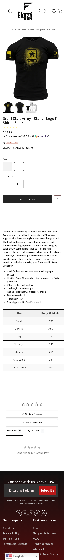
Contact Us (39, 528)
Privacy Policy (11, 533)
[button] (32, 136)
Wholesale (39, 549)
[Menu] (4, 11)
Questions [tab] (33, 430)
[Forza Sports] (25, 11)
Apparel (22, 29)
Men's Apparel (38, 29)
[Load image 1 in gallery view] (32, 68)
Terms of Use (11, 538)
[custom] (19, 513)
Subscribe (47, 490)
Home (12, 29)
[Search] (12, 11)
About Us (8, 528)
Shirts (52, 29)
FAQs (36, 538)
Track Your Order (43, 544)
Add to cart (27, 199)
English (18, 556)
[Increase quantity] (27, 184)
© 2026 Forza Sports (45, 554)
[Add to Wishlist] (57, 199)
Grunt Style (12, 142)
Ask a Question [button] (33, 422)
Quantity (8, 176)
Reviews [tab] (12, 430)
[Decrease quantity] (7, 184)
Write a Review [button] (33, 414)
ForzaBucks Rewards (15, 544)
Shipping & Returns (44, 533)
